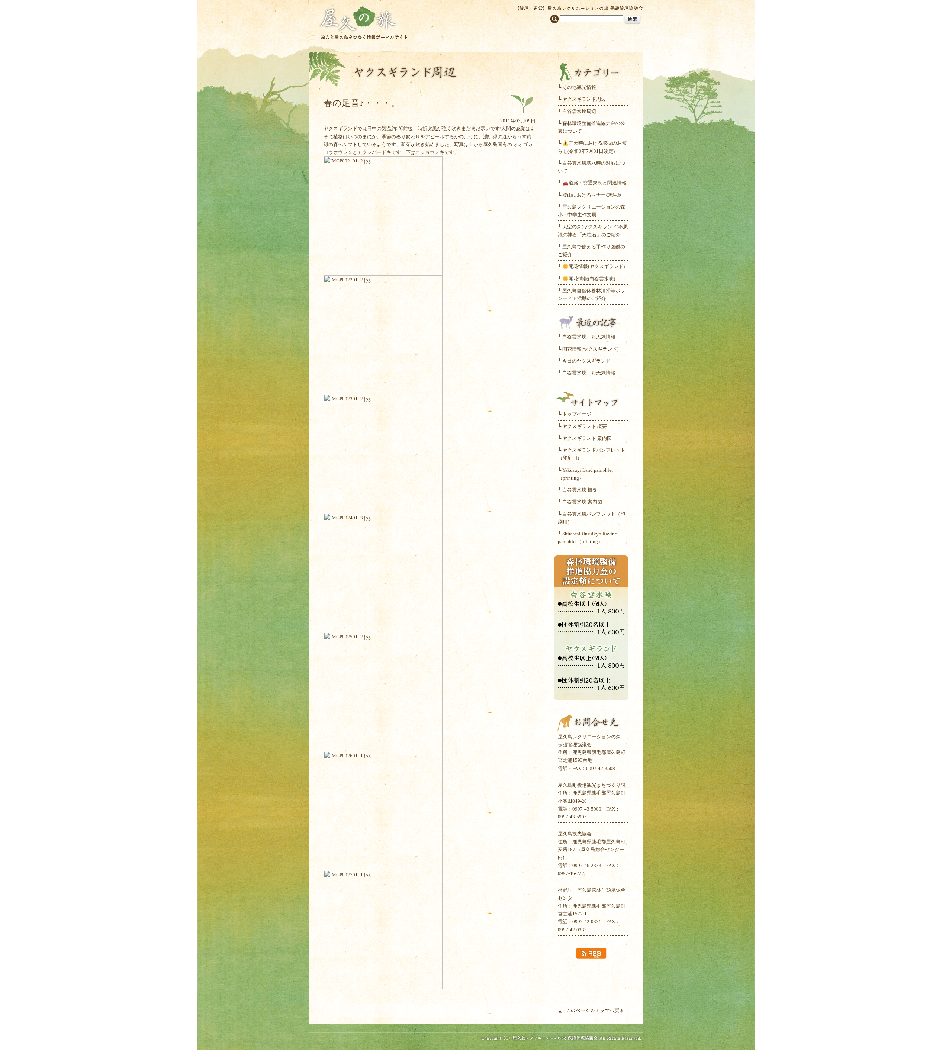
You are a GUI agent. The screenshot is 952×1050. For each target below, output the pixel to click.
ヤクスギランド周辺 (584, 99)
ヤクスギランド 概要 (584, 426)
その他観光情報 (579, 87)
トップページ (576, 414)
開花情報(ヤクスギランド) (590, 349)
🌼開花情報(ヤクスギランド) (593, 266)
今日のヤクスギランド (586, 361)
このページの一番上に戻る (476, 1010)
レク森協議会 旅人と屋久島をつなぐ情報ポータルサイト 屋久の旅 (363, 22)
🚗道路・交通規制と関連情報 (594, 183)
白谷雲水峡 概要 (579, 490)
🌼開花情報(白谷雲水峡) (588, 278)
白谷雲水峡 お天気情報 (588, 336)
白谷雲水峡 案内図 (582, 502)
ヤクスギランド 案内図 (587, 438)
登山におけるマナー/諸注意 (592, 195)
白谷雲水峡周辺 (579, 111)
